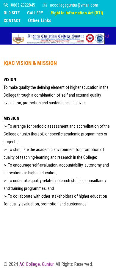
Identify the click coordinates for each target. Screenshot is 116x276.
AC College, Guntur (36, 264)
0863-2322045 (23, 5)
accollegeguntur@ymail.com (74, 5)
